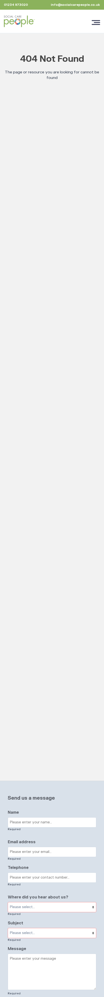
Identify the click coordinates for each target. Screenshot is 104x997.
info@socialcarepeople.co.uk (75, 5)
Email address (22, 842)
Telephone (18, 867)
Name (13, 812)
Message (17, 948)
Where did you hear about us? (38, 897)
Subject (15, 923)
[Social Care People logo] (19, 21)
